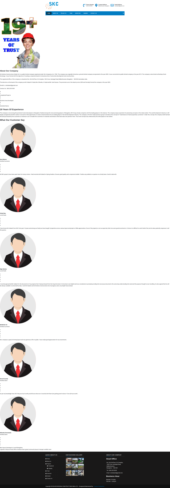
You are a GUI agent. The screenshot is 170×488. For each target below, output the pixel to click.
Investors (77, 13)
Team (71, 13)
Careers (85, 13)
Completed (51, 466)
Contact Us (94, 13)
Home (48, 13)
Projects (63, 13)
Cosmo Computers (99, 486)
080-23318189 (89, 5)
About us (55, 13)
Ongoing (50, 468)
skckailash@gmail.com (119, 5)
